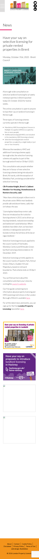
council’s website (19, 284)
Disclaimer (7, 546)
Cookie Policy (27, 544)
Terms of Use (30, 546)
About (9, 544)
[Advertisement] (19, 467)
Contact (17, 544)
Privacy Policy (18, 546)
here (28, 298)
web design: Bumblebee (19, 549)
